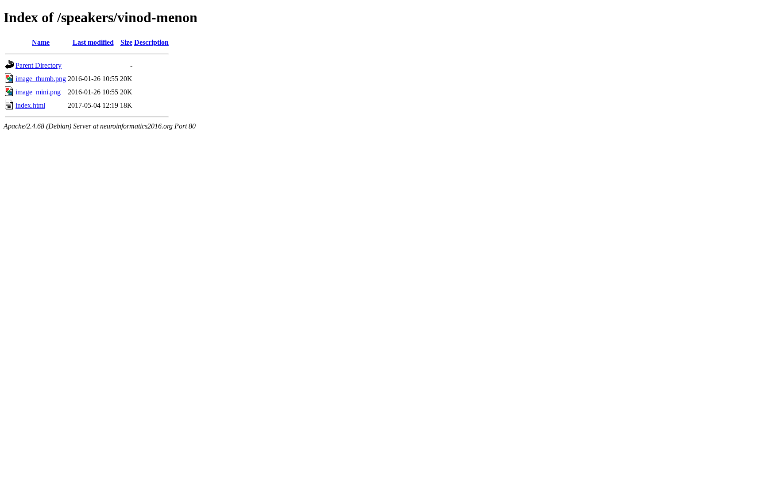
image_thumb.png (40, 78)
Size (126, 42)
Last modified (93, 42)
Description (151, 42)
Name (41, 42)
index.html (30, 105)
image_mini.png (38, 92)
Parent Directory (38, 65)
